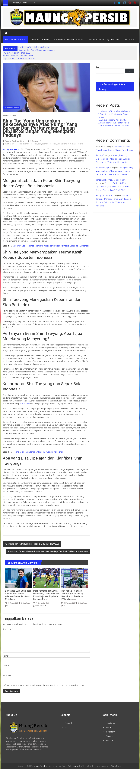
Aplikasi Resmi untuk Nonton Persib (18, 56)
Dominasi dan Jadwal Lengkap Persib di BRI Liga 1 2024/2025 (32, 544)
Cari (98, 67)
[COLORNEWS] (29, 727)
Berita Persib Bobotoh (15, 39)
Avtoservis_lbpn (102, 168)
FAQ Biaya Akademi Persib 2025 (16, 53)
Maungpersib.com (11, 149)
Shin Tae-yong (62, 144)
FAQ (66, 727)
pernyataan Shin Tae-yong (47, 144)
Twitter (109, 727)
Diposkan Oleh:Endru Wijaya (14, 141)
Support (68, 723)
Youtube (109, 740)
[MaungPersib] (6, 32)
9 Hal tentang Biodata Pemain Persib (33, 47)
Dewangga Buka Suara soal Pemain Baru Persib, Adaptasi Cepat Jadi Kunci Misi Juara (18, 595)
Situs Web (7, 675)
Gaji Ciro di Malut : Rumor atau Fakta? (19, 59)
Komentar (8, 629)
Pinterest (109, 736)
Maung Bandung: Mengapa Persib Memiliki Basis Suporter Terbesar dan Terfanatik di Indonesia (113, 158)
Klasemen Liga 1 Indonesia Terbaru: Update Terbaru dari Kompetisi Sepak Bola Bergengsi (51, 246)
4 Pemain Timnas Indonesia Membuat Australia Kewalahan (38, 452)
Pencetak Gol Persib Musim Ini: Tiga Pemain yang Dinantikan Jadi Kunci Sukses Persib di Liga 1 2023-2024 (113, 186)
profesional (25, 404)
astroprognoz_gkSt (104, 195)
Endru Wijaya (25, 603)
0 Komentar (34, 141)
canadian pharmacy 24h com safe (111, 180)
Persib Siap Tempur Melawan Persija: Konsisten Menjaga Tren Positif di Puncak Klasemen (47, 551)
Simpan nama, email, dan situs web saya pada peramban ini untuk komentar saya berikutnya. (45, 685)
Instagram (110, 732)
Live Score (129, 39)
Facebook (110, 723)
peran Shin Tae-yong (30, 144)
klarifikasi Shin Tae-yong (13, 144)
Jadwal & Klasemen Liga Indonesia (103, 39)
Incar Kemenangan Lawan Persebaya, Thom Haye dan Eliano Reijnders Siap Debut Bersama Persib (46, 595)
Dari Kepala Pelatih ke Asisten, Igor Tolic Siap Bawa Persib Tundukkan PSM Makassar (72, 595)
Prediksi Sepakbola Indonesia (68, 39)
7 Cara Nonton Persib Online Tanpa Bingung (36, 50)
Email (6, 666)
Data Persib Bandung (40, 39)
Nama (6, 656)
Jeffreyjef (100, 155)
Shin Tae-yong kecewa (75, 144)
